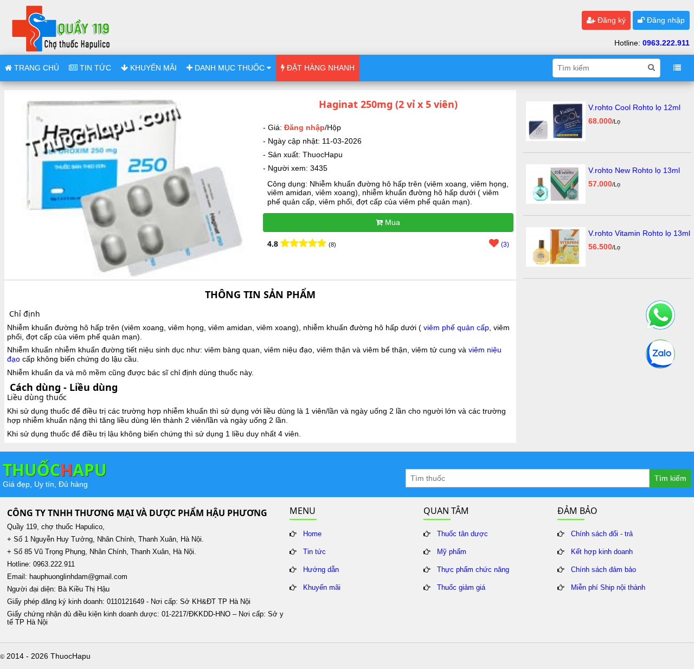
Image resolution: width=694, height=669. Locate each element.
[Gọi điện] (660, 315)
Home (312, 534)
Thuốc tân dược (462, 534)
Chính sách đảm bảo (603, 570)
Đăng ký (610, 20)
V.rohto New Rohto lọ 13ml (634, 170)
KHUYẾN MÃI (152, 67)
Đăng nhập (665, 20)
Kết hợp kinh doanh (602, 552)
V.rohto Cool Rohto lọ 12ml (634, 107)
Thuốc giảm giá (461, 587)
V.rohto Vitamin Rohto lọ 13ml (639, 233)
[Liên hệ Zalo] (660, 354)
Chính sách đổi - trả (602, 534)
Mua (391, 222)
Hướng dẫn (321, 570)
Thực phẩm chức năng (473, 570)
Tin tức (314, 552)
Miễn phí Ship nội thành (608, 587)
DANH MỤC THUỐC (229, 67)
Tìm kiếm (670, 478)
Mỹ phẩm (451, 552)
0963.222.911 (666, 42)
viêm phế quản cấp (456, 327)
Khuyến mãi (321, 587)
